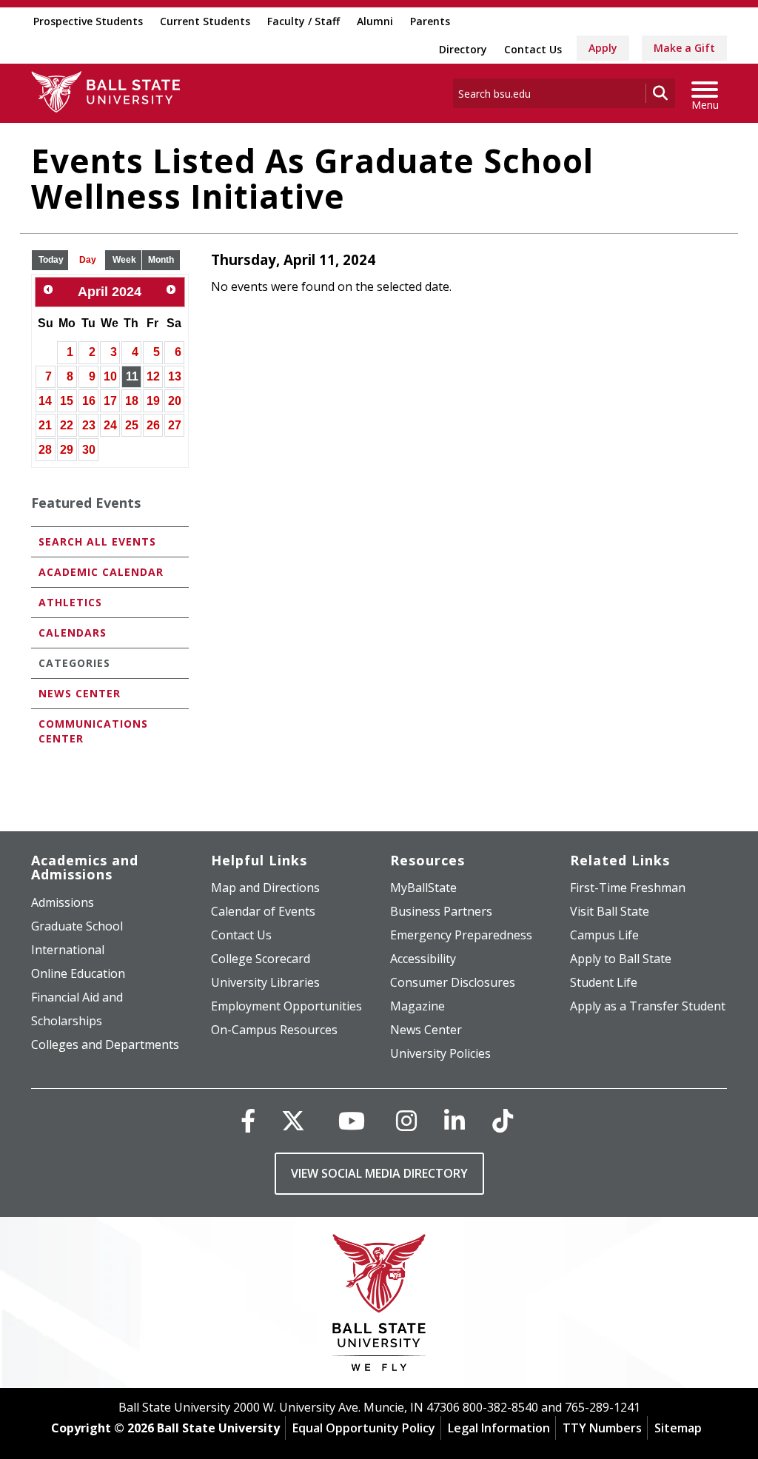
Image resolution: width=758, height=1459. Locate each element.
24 (110, 425)
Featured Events (86, 503)
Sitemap (678, 1428)
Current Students (205, 21)
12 (153, 376)
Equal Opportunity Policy (363, 1428)
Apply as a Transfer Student (647, 1006)
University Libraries (265, 982)
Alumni (375, 21)
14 (45, 401)
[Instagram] (406, 1120)
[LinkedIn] (454, 1120)
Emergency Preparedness (461, 935)
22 (66, 425)
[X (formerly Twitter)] (293, 1120)
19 (153, 401)
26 (153, 425)
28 (45, 449)
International (67, 950)
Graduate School (77, 926)
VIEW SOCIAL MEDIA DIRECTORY (379, 1173)
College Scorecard (260, 958)
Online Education (78, 973)
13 (174, 376)
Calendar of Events (263, 911)
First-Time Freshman (627, 887)
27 (174, 425)
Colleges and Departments (105, 1044)
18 (131, 401)
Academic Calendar (101, 572)
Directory (463, 49)
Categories (74, 663)
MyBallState (423, 887)
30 (88, 449)
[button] (50, 260)
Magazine (417, 1006)
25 (131, 425)
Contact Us (533, 49)
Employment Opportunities (286, 1006)
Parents (430, 21)
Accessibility (423, 958)
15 (66, 401)
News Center (79, 693)
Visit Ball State (609, 911)
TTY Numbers (602, 1428)
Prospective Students (88, 21)
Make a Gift (684, 48)
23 (88, 425)
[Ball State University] (379, 1306)
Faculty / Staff (303, 21)
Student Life (603, 982)
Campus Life (604, 935)
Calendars (72, 632)
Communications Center (93, 731)
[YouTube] (351, 1120)
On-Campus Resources (274, 1030)
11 (132, 376)
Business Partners (441, 911)
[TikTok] (502, 1120)
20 (174, 401)
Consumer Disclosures (452, 982)
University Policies (440, 1053)
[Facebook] (248, 1120)
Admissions (62, 902)
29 (66, 449)
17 (110, 401)
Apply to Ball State (620, 958)
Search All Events (97, 541)
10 (110, 376)
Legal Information (499, 1428)
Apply (602, 48)
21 (45, 425)
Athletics (70, 602)
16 (88, 401)
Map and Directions (265, 887)
